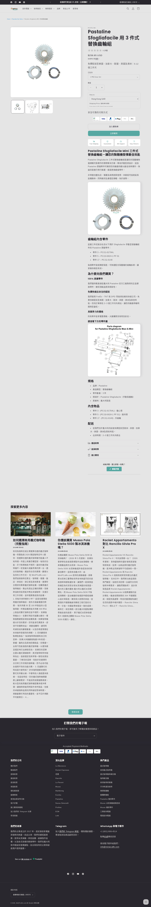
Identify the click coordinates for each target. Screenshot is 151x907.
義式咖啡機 (104, 766)
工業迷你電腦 (105, 811)
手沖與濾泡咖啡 (106, 787)
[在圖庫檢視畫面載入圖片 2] (32, 106)
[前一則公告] (50, 2)
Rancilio (58, 778)
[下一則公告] (100, 2)
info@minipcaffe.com (109, 847)
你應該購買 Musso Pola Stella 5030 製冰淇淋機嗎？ (74, 543)
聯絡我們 (14, 770)
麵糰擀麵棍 (104, 795)
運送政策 (14, 778)
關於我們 (14, 766)
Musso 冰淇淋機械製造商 (110, 803)
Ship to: (92, 95)
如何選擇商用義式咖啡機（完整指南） (29, 542)
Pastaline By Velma (17, 19)
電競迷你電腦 (105, 816)
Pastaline (59, 799)
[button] (26, 8)
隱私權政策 (15, 791)
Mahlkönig (59, 791)
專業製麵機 (104, 791)
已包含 (90, 72)
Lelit (57, 816)
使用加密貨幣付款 (17, 799)
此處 (106, 837)
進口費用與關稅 (17, 807)
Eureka (58, 795)
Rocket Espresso (62, 770)
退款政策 (14, 774)
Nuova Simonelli (62, 803)
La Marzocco (60, 766)
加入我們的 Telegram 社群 (21, 811)
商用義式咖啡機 (106, 770)
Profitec (58, 807)
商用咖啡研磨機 (106, 782)
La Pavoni (59, 782)
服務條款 (14, 795)
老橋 (57, 774)
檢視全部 (75, 712)
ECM (57, 811)
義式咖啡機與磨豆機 (108, 774)
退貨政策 (14, 782)
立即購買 (114, 133)
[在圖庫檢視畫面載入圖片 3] (46, 106)
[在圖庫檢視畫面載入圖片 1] (17, 106)
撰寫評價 (116, 469)
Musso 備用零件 (106, 807)
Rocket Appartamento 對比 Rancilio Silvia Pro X (119, 543)
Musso (58, 787)
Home (8, 19)
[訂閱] (94, 736)
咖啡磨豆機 (104, 778)
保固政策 (14, 787)
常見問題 (14, 816)
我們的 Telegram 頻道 (69, 831)
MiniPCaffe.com (21, 903)
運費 (96, 59)
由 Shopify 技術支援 (33, 903)
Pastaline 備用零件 (107, 799)
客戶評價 (14, 803)
